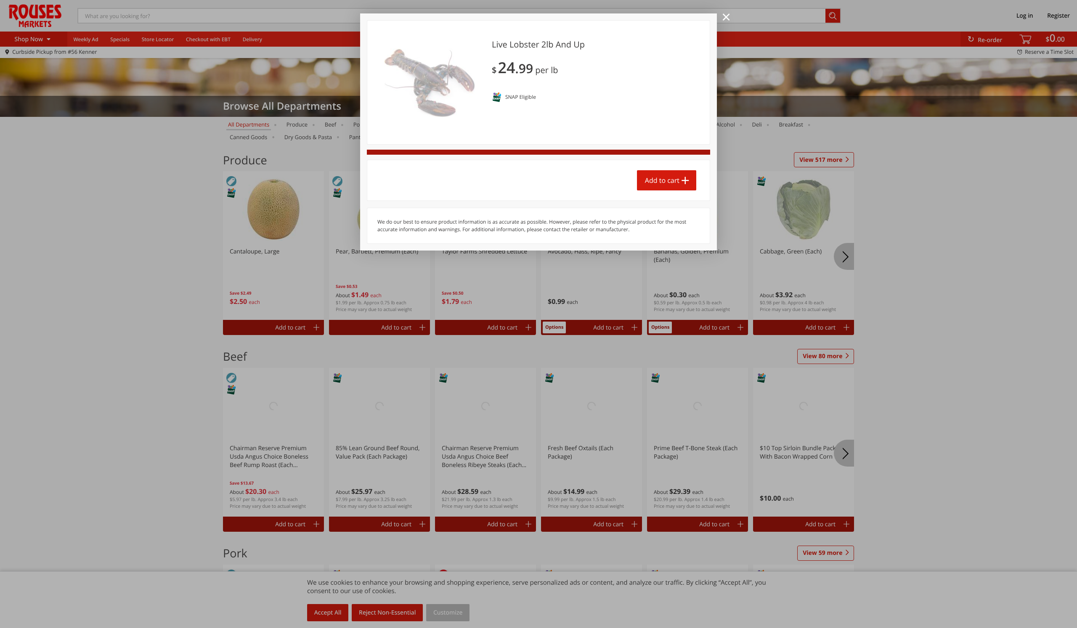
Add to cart (662, 180)
